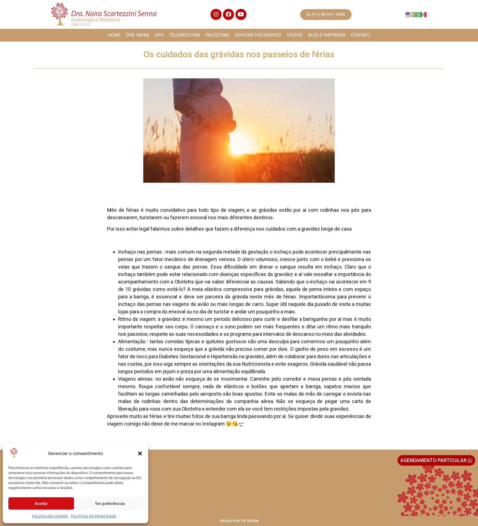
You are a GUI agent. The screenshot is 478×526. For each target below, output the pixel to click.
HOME (114, 35)
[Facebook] (228, 14)
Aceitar (41, 503)
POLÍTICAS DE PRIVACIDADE (93, 516)
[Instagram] (216, 14)
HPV (159, 35)
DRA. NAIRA (137, 35)
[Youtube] (240, 14)
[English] (409, 14)
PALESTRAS (217, 35)
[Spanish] (423, 14)
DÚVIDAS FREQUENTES (258, 35)
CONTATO (360, 35)
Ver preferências (110, 503)
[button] (140, 453)
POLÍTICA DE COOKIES (50, 516)
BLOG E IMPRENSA (326, 35)
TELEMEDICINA (184, 35)
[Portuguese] (416, 14)
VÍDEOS (294, 35)
